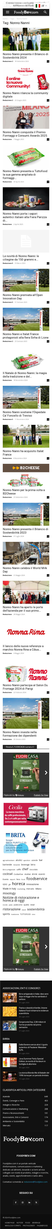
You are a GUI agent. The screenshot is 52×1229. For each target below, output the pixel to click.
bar (41, 860)
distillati (27, 874)
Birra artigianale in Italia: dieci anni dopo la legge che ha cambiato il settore (33, 996)
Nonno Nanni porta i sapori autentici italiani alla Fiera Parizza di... (25, 217)
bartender (7, 864)
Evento (6, 879)
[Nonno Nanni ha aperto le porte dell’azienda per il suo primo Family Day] (26, 592)
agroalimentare (8, 860)
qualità (26, 905)
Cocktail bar (18, 874)
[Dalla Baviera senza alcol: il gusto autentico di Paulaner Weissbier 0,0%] (10, 1048)
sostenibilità (36, 909)
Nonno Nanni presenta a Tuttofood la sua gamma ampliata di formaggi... (25, 174)
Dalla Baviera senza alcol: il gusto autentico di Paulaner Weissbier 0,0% (33, 1047)
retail (32, 904)
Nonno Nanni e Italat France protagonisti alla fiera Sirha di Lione (26, 335)
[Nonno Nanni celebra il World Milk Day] (26, 553)
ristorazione (12, 909)
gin (9, 884)
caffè (19, 869)
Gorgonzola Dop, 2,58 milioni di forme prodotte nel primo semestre (32, 1024)
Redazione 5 (8, 263)
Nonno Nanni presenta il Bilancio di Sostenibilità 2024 (25, 55)
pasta (10, 905)
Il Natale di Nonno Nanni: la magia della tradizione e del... (25, 374)
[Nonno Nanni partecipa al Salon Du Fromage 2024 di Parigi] (26, 670)
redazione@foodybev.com (35, 1182)
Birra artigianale (9, 870)
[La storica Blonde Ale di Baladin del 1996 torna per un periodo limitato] (10, 1076)
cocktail (7, 873)
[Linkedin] (29, 1202)
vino (33, 914)
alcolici (19, 860)
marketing (21, 889)
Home (5, 19)
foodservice (36, 878)
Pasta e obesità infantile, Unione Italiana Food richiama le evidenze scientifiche (34, 1010)
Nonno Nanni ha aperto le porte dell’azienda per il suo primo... (23, 609)
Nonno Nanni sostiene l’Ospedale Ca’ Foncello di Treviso (24, 413)
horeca (18, 883)
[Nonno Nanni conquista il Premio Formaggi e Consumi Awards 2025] (26, 117)
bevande (16, 865)
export (12, 879)
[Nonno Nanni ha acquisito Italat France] (26, 436)
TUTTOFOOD (25, 914)
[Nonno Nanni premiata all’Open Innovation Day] (26, 280)
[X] (36, 1202)
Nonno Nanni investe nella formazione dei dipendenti (20, 734)
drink (34, 874)
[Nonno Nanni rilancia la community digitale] (26, 78)
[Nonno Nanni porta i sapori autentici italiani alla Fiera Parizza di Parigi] (26, 198)
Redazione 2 (8, 61)
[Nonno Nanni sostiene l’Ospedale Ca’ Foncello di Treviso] (26, 397)
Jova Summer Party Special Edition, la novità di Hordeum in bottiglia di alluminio (32, 1061)
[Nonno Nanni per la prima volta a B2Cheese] (26, 475)
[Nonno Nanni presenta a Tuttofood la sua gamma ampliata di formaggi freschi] (26, 156)
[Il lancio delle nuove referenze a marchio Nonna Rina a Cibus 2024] (26, 631)
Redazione (7, 139)
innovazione (32, 884)
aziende (34, 860)
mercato (30, 888)
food (23, 879)
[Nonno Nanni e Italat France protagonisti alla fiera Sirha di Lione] (26, 319)
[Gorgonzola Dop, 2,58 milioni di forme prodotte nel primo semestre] (10, 1025)
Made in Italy (9, 888)
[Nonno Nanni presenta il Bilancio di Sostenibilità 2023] (26, 514)
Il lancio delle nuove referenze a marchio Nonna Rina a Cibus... (23, 647)
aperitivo (26, 860)
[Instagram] (22, 1202)
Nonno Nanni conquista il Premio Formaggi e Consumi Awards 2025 (25, 134)
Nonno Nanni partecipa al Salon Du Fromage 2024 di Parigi (25, 687)
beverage (25, 864)
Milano (38, 888)
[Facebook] (15, 1202)
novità (5, 905)
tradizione (15, 914)
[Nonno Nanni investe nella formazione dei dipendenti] (26, 713)
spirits (6, 914)
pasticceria (18, 905)
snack (24, 910)
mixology (9, 893)
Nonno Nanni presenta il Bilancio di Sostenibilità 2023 (25, 530)
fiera (18, 879)
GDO (5, 884)
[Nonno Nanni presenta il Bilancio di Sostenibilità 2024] (26, 39)
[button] (7, 12)
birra (33, 864)
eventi (42, 874)
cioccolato (34, 869)
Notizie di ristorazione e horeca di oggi (21, 899)
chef (25, 869)
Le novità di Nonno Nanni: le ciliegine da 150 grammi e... (21, 257)
